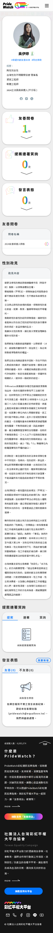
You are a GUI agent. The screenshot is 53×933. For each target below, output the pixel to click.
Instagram (26, 98)
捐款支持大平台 (23, 891)
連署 (26, 617)
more (7, 806)
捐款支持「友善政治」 (23, 816)
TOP (45, 744)
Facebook (21, 98)
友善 (10, 670)
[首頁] (21, 7)
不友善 (26, 670)
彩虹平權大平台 (17, 905)
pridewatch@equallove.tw (26, 713)
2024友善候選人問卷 (15, 243)
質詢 (43, 617)
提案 (10, 617)
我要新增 (43, 660)
